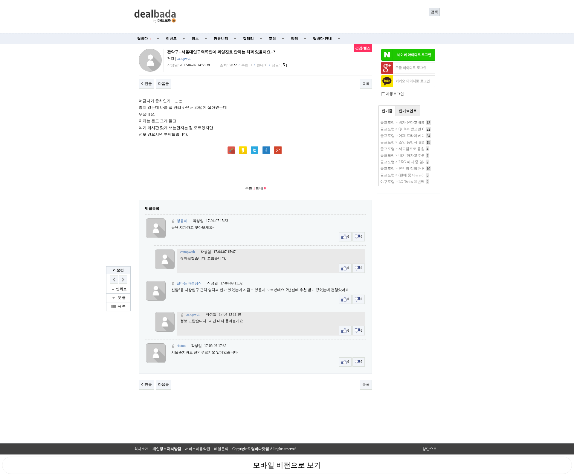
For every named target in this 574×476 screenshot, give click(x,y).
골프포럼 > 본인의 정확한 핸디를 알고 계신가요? (418, 168)
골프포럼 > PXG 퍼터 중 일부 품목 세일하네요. (417, 162)
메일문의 (221, 449)
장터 (294, 38)
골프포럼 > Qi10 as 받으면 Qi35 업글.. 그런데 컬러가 (421, 129)
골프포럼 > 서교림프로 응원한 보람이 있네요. (416, 149)
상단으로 (429, 449)
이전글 (146, 84)
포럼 (272, 38)
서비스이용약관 (197, 449)
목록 (366, 84)
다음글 (163, 84)
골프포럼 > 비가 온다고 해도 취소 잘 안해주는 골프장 (422, 122)
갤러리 (248, 38)
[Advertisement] (311, 17)
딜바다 (144, 38)
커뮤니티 (221, 38)
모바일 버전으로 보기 (287, 465)
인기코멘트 (408, 111)
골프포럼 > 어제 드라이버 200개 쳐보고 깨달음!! (418, 136)
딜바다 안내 (322, 38)
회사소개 (141, 449)
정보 (195, 38)
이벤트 (171, 38)
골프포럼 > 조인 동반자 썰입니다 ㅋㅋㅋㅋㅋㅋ (417, 142)
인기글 (387, 111)
